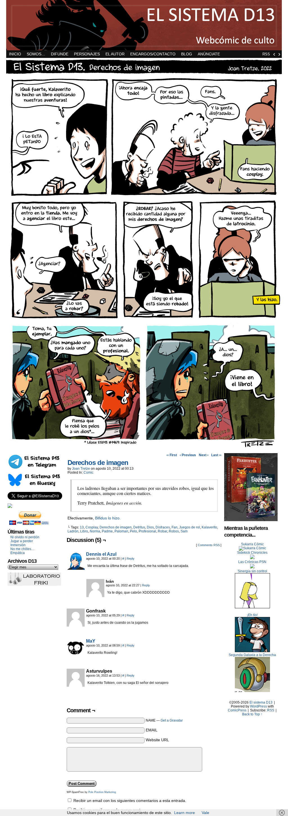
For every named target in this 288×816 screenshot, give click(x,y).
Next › (203, 455)
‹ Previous (188, 455)
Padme (107, 531)
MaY (90, 641)
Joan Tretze (81, 469)
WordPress (258, 706)
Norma (95, 531)
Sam (184, 531)
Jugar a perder (21, 541)
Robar (162, 531)
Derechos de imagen (98, 462)
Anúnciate (209, 54)
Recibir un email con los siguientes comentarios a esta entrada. (129, 800)
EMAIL (152, 730)
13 (82, 527)
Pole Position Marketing (102, 792)
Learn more (184, 812)
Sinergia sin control (252, 571)
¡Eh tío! (252, 615)
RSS (266, 54)
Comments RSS (209, 545)
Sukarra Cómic (252, 544)
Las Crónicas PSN (252, 562)
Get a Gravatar (172, 720)
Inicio (15, 54)
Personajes (87, 54)
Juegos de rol (189, 527)
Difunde (59, 54)
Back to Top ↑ (252, 714)
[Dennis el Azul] (76, 568)
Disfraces (163, 527)
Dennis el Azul (101, 554)
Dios (150, 527)
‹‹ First (171, 455)
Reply (130, 558)
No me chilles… (22, 549)
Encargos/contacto (153, 54)
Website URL (157, 740)
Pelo (133, 531)
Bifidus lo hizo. (108, 518)
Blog (186, 54)
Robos (174, 531)
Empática (17, 553)
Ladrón (73, 531)
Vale (205, 812)
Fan (174, 527)
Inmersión (18, 545)
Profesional (147, 531)
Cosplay (92, 527)
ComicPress (237, 710)
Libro (84, 531)
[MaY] (76, 655)
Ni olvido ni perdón (24, 537)
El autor (115, 54)
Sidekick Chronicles (252, 553)
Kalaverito (209, 527)
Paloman (121, 531)
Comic (88, 472)
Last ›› (216, 455)
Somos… (36, 54)
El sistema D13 (144, 25)
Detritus (139, 527)
